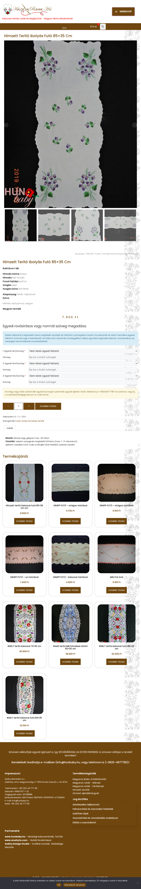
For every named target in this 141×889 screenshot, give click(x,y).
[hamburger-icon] (64, 28)
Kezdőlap (79, 253)
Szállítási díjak (80, 813)
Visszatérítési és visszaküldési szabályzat (95, 818)
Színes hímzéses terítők (32, 421)
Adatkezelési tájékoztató (86, 804)
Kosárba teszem (48, 406)
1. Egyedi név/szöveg (14, 350)
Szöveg (6, 357)
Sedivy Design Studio (17, 843)
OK (59, 885)
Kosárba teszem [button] (24, 521)
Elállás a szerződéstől (84, 822)
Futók (98, 253)
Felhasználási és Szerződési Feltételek (93, 809)
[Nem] (137, 883)
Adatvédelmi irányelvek (74, 885)
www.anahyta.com (16, 840)
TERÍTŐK (89, 253)
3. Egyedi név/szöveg (14, 375)
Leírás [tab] (10, 428)
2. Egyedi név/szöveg (14, 363)
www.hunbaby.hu (15, 836)
